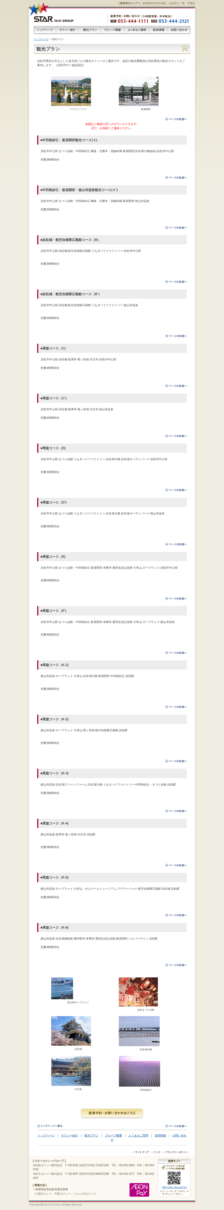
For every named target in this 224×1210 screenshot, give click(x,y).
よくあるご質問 (136, 30)
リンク (156, 1152)
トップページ (44, 30)
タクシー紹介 (67, 30)
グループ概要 (112, 30)
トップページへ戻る (49, 1125)
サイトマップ (141, 1152)
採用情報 (158, 30)
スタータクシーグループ (54, 18)
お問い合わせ (179, 30)
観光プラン (90, 30)
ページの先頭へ (176, 119)
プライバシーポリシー (175, 1152)
